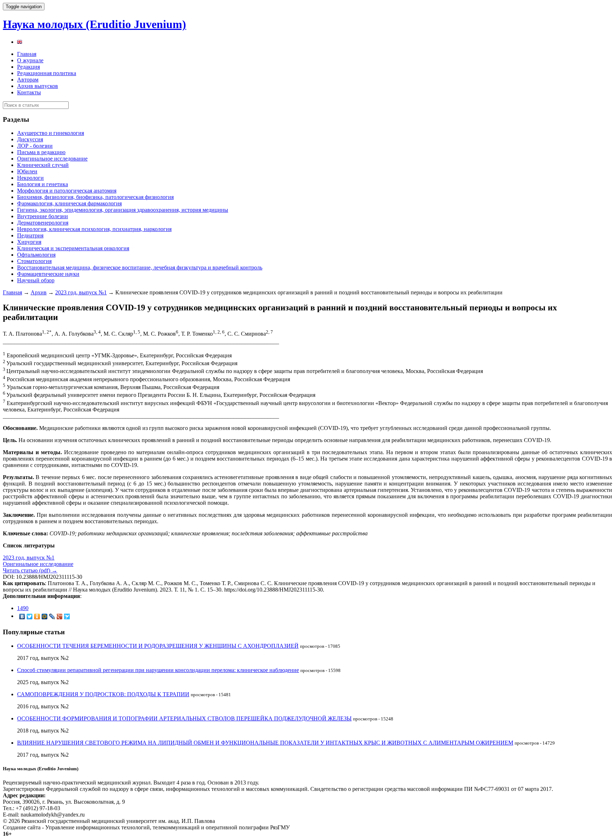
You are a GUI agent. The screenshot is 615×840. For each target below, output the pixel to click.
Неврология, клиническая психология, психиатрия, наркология (94, 229)
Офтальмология (36, 255)
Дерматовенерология (42, 223)
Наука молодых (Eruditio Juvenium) (94, 24)
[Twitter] (29, 616)
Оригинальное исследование (52, 159)
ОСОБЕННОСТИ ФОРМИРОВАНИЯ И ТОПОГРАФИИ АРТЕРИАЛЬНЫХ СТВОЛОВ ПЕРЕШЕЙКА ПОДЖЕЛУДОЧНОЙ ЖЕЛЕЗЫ (184, 718)
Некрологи (30, 178)
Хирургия (29, 242)
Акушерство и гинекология (50, 133)
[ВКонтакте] (22, 616)
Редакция (28, 67)
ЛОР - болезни (35, 146)
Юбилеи (27, 171)
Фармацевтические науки (48, 274)
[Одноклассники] (37, 616)
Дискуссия (30, 139)
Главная (26, 54)
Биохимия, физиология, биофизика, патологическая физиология (95, 197)
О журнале (30, 60)
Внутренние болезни (42, 216)
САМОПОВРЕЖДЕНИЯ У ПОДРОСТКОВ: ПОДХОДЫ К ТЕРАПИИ (103, 694)
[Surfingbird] (67, 616)
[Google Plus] (59, 616)
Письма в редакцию (41, 152)
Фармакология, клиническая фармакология (69, 203)
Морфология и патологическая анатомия (66, 191)
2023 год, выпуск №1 (81, 292)
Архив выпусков (37, 86)
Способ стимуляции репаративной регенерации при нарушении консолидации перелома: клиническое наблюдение (158, 670)
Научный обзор (35, 280)
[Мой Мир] (44, 616)
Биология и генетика (42, 184)
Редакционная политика (46, 73)
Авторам (27, 80)
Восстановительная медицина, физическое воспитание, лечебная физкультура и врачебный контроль (139, 267)
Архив (39, 292)
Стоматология (34, 261)
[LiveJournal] (52, 616)
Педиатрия (30, 235)
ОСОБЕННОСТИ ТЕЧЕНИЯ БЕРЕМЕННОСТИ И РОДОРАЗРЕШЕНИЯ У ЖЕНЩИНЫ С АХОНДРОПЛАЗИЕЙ (158, 646)
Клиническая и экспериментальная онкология (73, 248)
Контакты (29, 92)
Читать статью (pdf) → (30, 570)
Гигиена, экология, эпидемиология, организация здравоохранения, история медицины (122, 210)
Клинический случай (43, 165)
